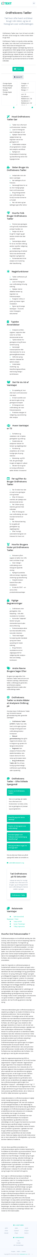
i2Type (16, 1233)
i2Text (6, 1230)
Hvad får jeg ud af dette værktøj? (18, 818)
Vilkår (18, 1251)
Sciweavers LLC (23, 1254)
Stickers (26, 1233)
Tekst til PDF (18, 921)
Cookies (24, 1251)
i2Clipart (26, 1230)
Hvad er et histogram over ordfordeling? (18, 827)
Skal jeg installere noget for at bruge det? (18, 847)
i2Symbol (16, 1230)
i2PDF (6, 1228)
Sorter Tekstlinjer (19, 924)
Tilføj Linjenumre (19, 926)
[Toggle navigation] (34, 3)
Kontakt (18, 1243)
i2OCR (26, 1228)
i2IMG (16, 1228)
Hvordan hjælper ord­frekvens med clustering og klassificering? (18, 837)
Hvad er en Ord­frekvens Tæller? (18, 792)
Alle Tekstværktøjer (18, 1245)
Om (18, 1241)
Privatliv (13, 1251)
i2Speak (6, 1233)
